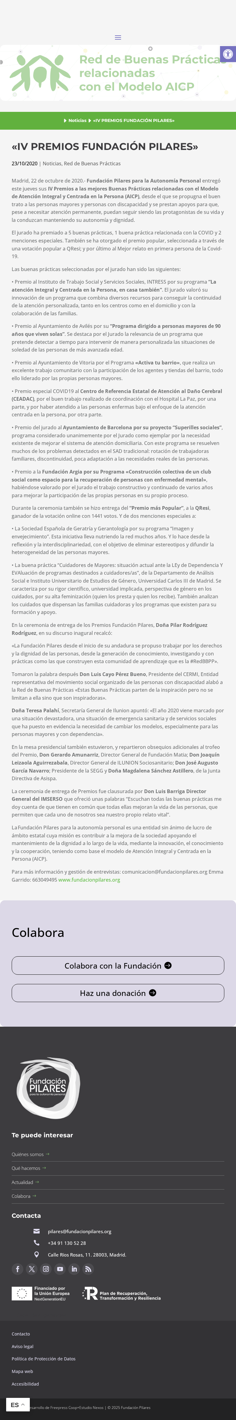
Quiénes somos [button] (28, 1154)
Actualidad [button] (22, 1182)
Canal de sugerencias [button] (41, 1315)
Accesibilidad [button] (25, 1384)
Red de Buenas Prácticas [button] (92, 163)
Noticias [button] (77, 120)
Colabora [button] (21, 1196)
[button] (228, 54)
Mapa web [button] (22, 1371)
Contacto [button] (21, 1334)
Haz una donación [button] (113, 993)
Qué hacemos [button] (26, 1168)
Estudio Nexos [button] (91, 1407)
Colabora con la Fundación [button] (113, 965)
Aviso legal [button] (23, 1346)
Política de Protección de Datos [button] (44, 1359)
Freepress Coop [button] (63, 1407)
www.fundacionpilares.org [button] (89, 879)
